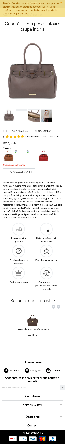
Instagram (35, 370)
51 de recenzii (32, 136)
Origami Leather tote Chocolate (32, 329)
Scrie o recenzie (51, 136)
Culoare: (7, 148)
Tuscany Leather (42, 130)
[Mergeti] (62, 387)
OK (31, 13)
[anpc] (12, 439)
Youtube (55, 370)
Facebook (14, 370)
